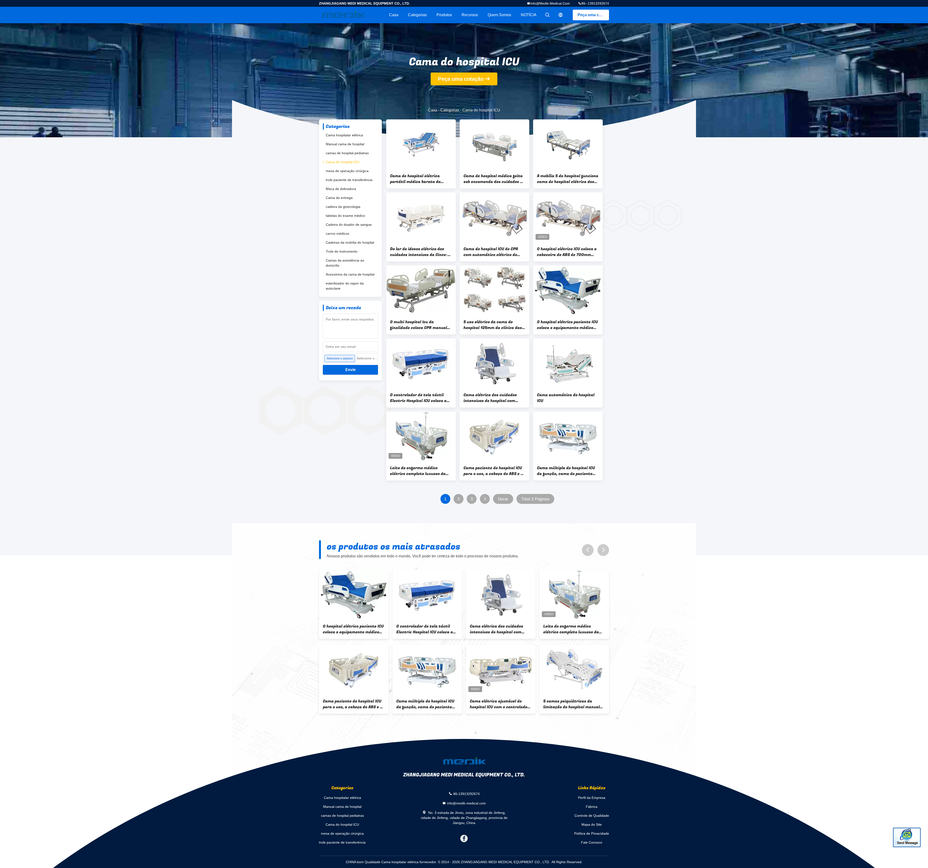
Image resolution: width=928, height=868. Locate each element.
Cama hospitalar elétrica (344, 135)
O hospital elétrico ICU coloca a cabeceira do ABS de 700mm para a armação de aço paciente (568, 252)
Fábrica (591, 807)
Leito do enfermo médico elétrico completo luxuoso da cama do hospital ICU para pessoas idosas (418, 471)
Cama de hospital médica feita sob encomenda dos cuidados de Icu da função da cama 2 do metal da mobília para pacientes (494, 179)
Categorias (417, 15)
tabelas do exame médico (345, 216)
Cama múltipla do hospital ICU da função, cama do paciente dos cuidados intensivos (566, 471)
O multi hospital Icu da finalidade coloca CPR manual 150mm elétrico (418, 325)
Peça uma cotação (593, 15)
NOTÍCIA (528, 15)
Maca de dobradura (341, 189)
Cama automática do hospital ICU (565, 398)
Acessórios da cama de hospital (350, 274)
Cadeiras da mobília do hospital (350, 242)
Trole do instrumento (341, 251)
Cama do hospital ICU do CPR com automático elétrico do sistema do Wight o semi (491, 252)
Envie (350, 370)
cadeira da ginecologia (343, 207)
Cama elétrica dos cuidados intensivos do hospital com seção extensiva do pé (490, 398)
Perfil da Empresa (591, 798)
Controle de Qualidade (591, 815)
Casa (393, 15)
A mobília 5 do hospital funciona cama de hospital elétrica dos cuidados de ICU (567, 179)
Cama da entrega (339, 198)
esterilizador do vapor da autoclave (345, 285)
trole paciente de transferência (349, 180)
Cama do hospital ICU (342, 162)
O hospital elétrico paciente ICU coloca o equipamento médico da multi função (567, 325)
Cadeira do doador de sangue (349, 224)
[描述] (560, 15)
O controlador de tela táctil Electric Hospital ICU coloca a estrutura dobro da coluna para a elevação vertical (420, 398)
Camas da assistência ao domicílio (345, 262)
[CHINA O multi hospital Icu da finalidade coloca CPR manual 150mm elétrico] (421, 290)
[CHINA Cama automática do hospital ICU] (568, 363)
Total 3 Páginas (535, 499)
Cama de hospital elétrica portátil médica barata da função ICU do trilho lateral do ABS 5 (419, 179)
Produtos (444, 15)
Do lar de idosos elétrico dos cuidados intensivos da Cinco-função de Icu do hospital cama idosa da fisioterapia (420, 252)
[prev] (588, 550)
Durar (503, 499)
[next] (603, 550)
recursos (470, 15)
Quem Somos (499, 15)
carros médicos (337, 233)
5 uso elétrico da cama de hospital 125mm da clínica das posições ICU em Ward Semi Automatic (493, 325)
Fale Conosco (591, 842)
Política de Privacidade (591, 833)
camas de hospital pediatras (347, 153)
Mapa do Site (591, 824)
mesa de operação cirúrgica (347, 171)
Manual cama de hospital (345, 144)
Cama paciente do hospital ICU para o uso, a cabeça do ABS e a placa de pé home (493, 471)
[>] (485, 499)
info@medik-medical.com (550, 3)
